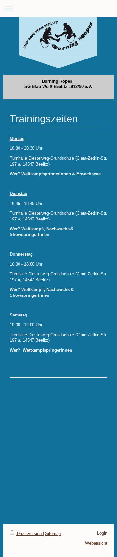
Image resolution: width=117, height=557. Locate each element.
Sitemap (53, 533)
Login (102, 533)
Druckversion (29, 533)
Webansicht (96, 543)
